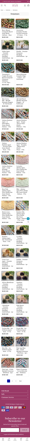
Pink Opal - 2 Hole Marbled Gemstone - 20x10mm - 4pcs (8, 371)
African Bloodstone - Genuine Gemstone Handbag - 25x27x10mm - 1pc (8, 286)
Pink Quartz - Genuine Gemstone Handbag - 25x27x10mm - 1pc (22, 309)
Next (20, 381)
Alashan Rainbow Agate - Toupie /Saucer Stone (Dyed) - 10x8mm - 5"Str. (21, 123)
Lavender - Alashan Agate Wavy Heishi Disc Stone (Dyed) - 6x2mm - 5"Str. (21, 169)
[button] (28, 5)
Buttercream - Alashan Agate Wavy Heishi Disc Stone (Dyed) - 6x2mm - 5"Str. (7, 215)
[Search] (5, 5)
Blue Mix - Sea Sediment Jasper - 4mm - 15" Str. (7, 349)
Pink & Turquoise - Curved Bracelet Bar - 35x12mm (21, 371)
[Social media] (28, 221)
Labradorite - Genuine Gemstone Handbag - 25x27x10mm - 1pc (7, 309)
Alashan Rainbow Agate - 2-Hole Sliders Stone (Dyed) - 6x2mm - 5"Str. (7, 123)
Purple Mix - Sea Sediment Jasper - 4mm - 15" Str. (21, 330)
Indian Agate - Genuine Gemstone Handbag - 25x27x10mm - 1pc (7, 55)
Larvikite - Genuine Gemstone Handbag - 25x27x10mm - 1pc (22, 240)
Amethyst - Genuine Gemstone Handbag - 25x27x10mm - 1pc (22, 286)
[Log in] (25, 5)
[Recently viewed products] (28, 218)
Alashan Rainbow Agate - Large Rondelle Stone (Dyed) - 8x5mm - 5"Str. (7, 169)
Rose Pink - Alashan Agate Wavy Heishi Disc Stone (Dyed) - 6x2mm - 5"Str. (7, 192)
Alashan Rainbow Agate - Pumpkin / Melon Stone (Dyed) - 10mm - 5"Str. (21, 146)
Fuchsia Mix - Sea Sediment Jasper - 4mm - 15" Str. (7, 330)
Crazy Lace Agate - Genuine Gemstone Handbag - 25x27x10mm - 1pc (7, 263)
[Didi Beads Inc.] (15, 5)
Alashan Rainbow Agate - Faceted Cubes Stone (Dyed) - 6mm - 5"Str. (7, 146)
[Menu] (1, 5)
